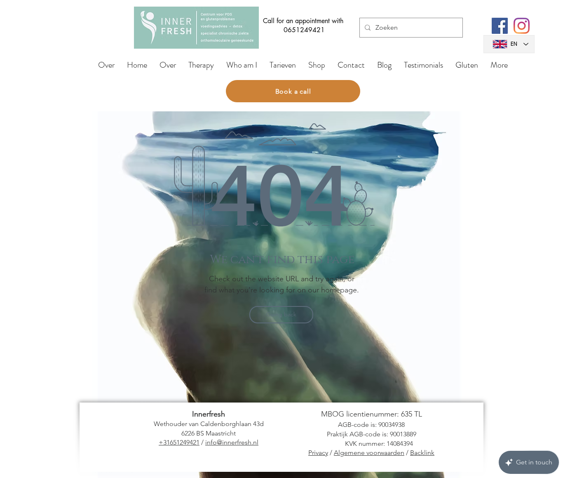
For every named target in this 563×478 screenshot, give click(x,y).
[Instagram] (522, 26)
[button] (201, 65)
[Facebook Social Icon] (500, 26)
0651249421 (304, 30)
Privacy (318, 453)
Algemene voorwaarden (369, 453)
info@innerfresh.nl (231, 442)
